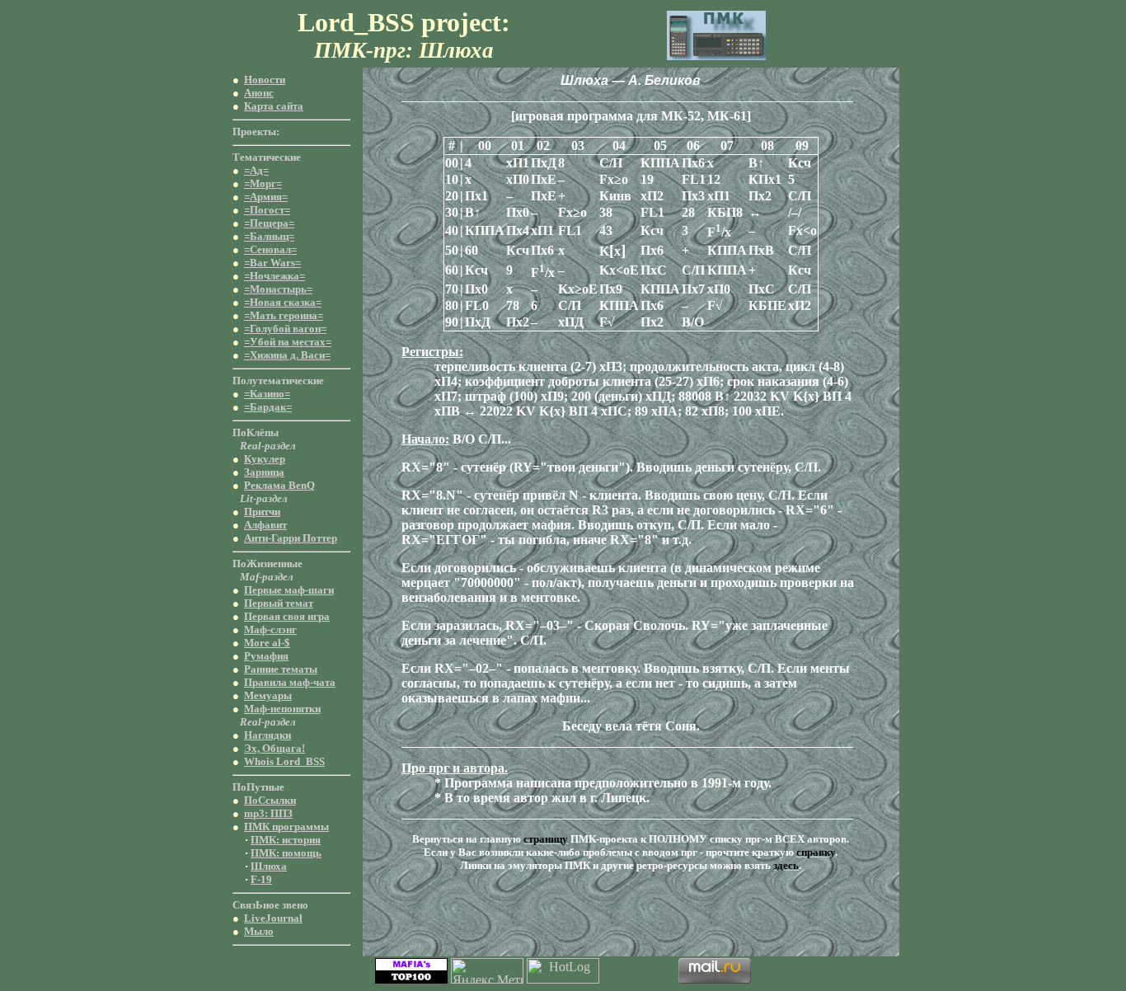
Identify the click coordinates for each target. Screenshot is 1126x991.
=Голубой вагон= (285, 328)
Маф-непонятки (282, 708)
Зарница (264, 472)
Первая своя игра (287, 616)
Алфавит (265, 525)
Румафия (266, 656)
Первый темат (278, 603)
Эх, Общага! (274, 748)
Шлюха (269, 866)
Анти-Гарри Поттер (290, 538)
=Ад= (256, 170)
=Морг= (263, 183)
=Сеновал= (270, 249)
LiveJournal (273, 918)
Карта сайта (273, 106)
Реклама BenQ (279, 485)
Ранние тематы (280, 669)
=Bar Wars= (272, 262)
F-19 (261, 879)
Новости (264, 79)
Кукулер (264, 459)
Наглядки (267, 735)
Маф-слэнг (270, 629)
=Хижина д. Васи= (287, 355)
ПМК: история (286, 840)
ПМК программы (286, 826)
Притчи (262, 511)
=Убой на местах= (287, 342)
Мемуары (268, 695)
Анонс (259, 93)
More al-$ (267, 642)
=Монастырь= (278, 289)
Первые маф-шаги (289, 590)
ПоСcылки (270, 800)
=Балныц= (269, 236)
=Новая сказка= (282, 302)
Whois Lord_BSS (284, 761)
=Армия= (266, 196)
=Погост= (267, 210)
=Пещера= (269, 223)
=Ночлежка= (274, 276)
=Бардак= (268, 407)
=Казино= (267, 393)
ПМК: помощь (286, 853)
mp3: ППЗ (268, 813)
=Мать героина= (283, 315)
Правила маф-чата (289, 682)
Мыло (259, 931)
